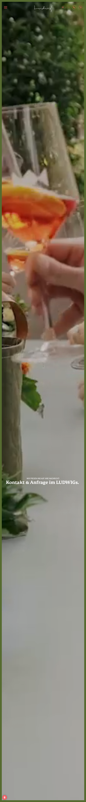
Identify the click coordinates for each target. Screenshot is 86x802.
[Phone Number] (74, 7)
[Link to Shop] (80, 7)
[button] (4, 797)
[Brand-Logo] (43, 7)
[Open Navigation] (5, 7)
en (69, 7)
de (63, 7)
